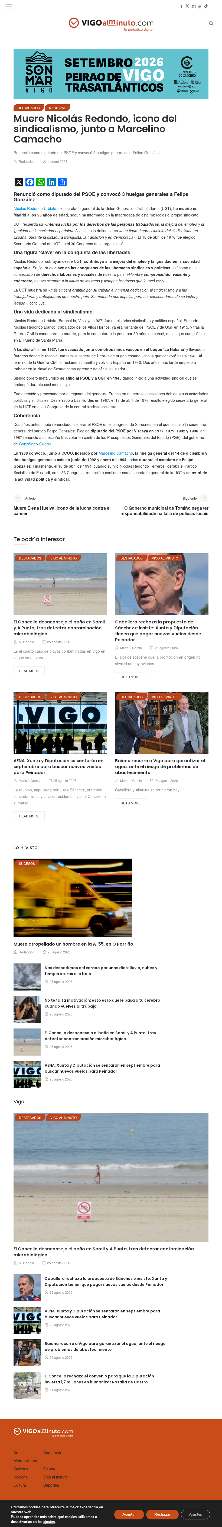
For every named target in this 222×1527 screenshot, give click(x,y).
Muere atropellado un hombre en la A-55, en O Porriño (73, 944)
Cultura (20, 1485)
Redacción (27, 161)
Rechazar (162, 1514)
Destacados (29, 107)
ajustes (49, 1521)
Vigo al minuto (63, 558)
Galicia (49, 1468)
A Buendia (26, 641)
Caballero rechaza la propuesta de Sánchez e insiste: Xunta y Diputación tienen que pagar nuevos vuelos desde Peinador (158, 631)
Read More (29, 670)
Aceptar (129, 1514)
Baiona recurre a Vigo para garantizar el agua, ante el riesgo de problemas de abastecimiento (160, 767)
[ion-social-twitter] (187, 6)
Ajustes (195, 1514)
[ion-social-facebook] (181, 6)
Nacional (57, 107)
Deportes (51, 1485)
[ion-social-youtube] (199, 6)
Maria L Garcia (131, 647)
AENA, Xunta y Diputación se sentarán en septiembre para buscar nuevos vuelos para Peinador (58, 767)
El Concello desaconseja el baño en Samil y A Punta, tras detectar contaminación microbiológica (59, 628)
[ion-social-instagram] (193, 6)
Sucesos (27, 863)
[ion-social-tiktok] (206, 6)
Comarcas (52, 1452)
